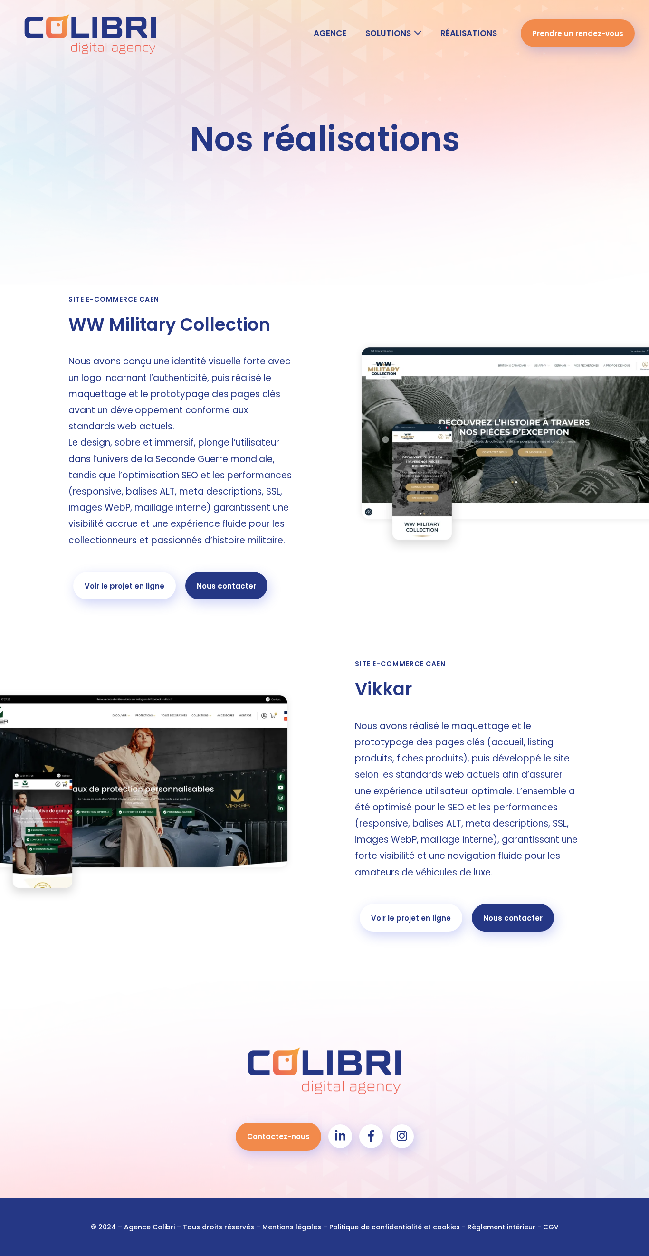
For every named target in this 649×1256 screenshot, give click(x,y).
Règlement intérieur (501, 1227)
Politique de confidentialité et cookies (394, 1227)
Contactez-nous (278, 1137)
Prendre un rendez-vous (577, 33)
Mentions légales (291, 1227)
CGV (551, 1227)
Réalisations (468, 33)
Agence (330, 33)
